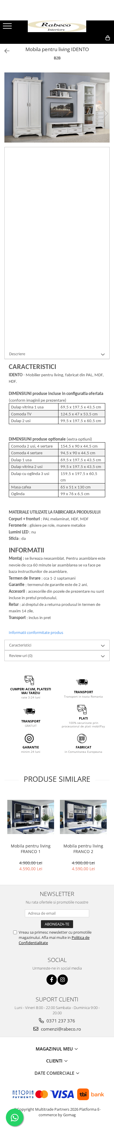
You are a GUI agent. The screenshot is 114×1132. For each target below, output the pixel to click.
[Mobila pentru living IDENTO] (57, 107)
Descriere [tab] (17, 353)
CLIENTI (55, 1061)
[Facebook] (51, 980)
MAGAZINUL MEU (55, 1049)
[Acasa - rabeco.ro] (57, 26)
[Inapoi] (4, 51)
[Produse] (8, 27)
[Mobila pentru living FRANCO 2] (83, 817)
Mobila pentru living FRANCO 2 (83, 848)
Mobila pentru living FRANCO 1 (31, 848)
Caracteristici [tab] (20, 645)
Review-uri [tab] (20, 655)
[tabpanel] (57, 107)
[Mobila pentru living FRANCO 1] (30, 817)
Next (105, 113)
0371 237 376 (60, 1021)
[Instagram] (63, 980)
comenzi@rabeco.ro (60, 1029)
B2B (57, 57)
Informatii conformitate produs (36, 632)
